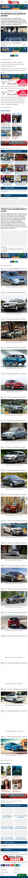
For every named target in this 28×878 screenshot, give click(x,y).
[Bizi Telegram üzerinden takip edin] (19, 865)
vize (14, 148)
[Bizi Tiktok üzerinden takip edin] (17, 865)
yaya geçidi (18, 148)
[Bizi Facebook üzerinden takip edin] (2, 865)
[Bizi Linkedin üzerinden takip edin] (8, 865)
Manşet (6, 11)
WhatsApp (23, 875)
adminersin (5, 45)
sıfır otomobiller (9, 802)
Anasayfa (2, 11)
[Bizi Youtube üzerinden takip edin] (10, 865)
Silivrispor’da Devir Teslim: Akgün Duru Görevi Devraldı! (20, 173)
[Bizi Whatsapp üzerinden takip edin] (15, 865)
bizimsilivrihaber (9, 148)
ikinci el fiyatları (13, 801)
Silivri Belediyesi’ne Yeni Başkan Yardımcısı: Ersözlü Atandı (21, 163)
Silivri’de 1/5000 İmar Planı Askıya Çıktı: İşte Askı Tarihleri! (21, 185)
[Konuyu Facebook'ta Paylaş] (11, 56)
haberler (7, 801)
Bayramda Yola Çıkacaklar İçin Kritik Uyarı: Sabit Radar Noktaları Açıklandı (7, 828)
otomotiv (3, 802)
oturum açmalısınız (14, 198)
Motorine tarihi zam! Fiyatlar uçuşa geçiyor (20, 816)
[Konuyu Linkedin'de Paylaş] (17, 56)
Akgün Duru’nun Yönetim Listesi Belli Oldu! (7, 184)
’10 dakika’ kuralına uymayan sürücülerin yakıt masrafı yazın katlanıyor (21, 839)
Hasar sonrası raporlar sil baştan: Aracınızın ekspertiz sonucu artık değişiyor (7, 839)
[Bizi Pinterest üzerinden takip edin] (13, 865)
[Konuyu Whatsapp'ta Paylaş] (15, 56)
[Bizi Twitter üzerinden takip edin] (4, 865)
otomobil (20, 801)
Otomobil (6, 207)
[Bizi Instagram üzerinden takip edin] (6, 865)
